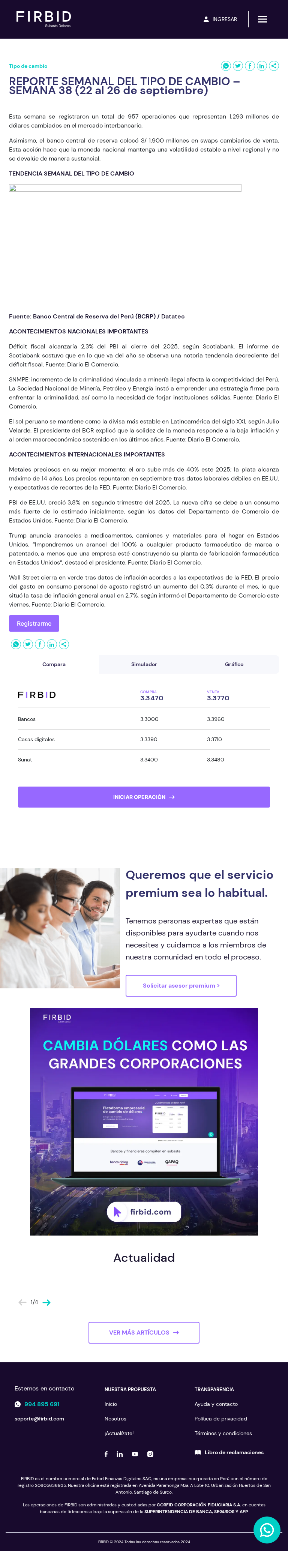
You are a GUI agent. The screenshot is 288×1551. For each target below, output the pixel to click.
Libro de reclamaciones (234, 1452)
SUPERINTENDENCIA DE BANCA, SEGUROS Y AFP (196, 1512)
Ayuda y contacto (216, 1404)
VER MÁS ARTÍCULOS (139, 1332)
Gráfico (234, 664)
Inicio (111, 1404)
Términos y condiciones (223, 1433)
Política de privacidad (221, 1418)
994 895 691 (42, 1404)
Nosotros (115, 1418)
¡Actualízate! (119, 1433)
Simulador (144, 664)
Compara (54, 664)
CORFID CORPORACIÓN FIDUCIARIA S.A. (199, 1505)
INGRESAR (225, 19)
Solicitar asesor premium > (181, 985)
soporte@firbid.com (39, 1418)
